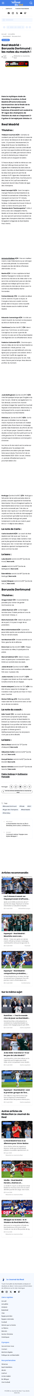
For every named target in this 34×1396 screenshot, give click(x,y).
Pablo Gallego (8, 774)
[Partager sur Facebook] (20, 787)
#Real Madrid (25, 810)
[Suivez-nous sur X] (17, 13)
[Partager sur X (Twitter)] (11, 787)
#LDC (29, 806)
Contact (4, 1349)
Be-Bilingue (5, 1379)
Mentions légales (7, 1352)
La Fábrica (5, 1328)
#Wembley (6, 813)
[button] (3, 3)
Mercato (4, 1331)
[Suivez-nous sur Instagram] (13, 13)
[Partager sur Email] (25, 787)
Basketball (5, 1310)
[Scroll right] (31, 9)
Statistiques (5, 1337)
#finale (21, 806)
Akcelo (4, 1370)
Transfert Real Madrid (22, 8)
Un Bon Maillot (6, 1376)
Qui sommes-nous (8, 1346)
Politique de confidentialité (10, 1355)
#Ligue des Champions (10, 810)
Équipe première (7, 1316)
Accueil (4, 34)
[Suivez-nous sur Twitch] (25, 13)
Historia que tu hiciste (9, 1325)
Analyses (4, 1307)
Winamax (5, 1364)
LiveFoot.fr (9, 8)
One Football (6, 1382)
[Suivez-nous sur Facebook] (9, 13)
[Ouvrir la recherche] (31, 3)
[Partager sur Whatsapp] (16, 787)
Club (3, 1313)
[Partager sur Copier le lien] (29, 787)
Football (4, 1322)
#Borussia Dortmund (9, 806)
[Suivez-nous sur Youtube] (21, 13)
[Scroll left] (3, 9)
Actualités (11, 34)
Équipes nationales (8, 1319)
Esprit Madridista (7, 1367)
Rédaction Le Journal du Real (22, 57)
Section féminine (7, 1334)
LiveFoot (4, 1373)
